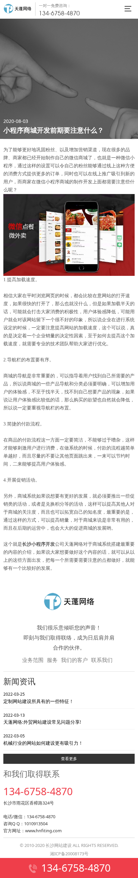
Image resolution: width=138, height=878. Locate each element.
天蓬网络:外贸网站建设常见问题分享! (42, 718)
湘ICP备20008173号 (69, 854)
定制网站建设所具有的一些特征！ (38, 697)
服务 (52, 660)
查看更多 (69, 758)
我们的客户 (74, 660)
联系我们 (102, 660)
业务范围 (33, 660)
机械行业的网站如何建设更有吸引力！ (43, 739)
